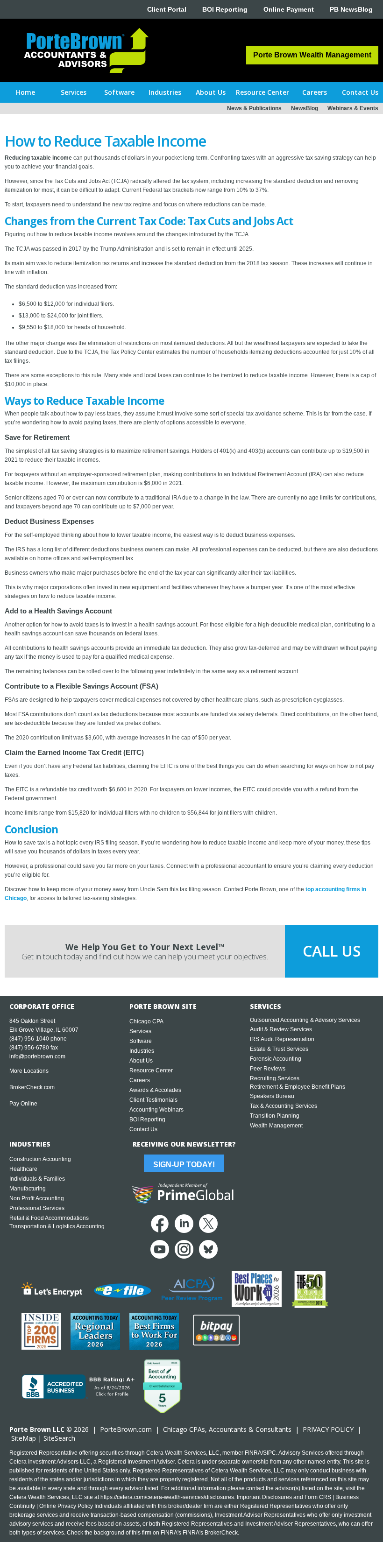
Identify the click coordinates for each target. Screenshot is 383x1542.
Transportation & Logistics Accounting (57, 1226)
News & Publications (254, 108)
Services (140, 1031)
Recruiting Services (274, 1078)
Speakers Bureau (272, 1096)
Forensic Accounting (275, 1059)
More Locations (29, 1071)
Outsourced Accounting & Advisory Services (305, 1020)
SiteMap (23, 1438)
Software (140, 1041)
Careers (139, 1080)
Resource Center (151, 1070)
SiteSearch (59, 1438)
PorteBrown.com (126, 1429)
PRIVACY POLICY (328, 1429)
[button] (73, 92)
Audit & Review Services (281, 1029)
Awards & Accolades (155, 1090)
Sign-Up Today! (184, 1165)
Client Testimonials (153, 1100)
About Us (141, 1060)
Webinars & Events (352, 108)
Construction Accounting (40, 1159)
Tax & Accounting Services (283, 1106)
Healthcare (23, 1169)
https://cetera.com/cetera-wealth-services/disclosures (167, 1497)
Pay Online (23, 1103)
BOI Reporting (225, 9)
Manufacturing (27, 1188)
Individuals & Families (37, 1179)
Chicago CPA (146, 1021)
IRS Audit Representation (282, 1039)
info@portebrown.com (37, 1056)
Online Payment (288, 9)
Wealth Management (276, 1125)
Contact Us (143, 1129)
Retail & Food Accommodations (49, 1218)
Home (25, 92)
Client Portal (166, 9)
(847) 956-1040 (29, 1038)
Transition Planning (274, 1115)
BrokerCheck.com (32, 1087)
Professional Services (36, 1208)
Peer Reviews (267, 1068)
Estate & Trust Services (279, 1049)
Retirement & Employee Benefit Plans (297, 1087)
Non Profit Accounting (36, 1198)
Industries (141, 1051)
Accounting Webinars (156, 1109)
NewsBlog (304, 108)
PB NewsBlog (351, 9)
